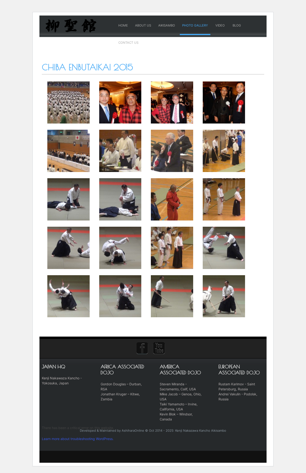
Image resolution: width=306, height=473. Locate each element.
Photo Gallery (195, 25)
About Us (143, 25)
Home (123, 25)
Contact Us (128, 42)
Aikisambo (166, 25)
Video (220, 25)
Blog (237, 25)
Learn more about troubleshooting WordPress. (78, 439)
